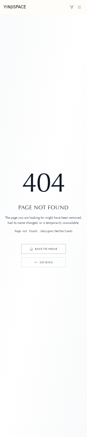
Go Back (46, 262)
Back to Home (46, 248)
